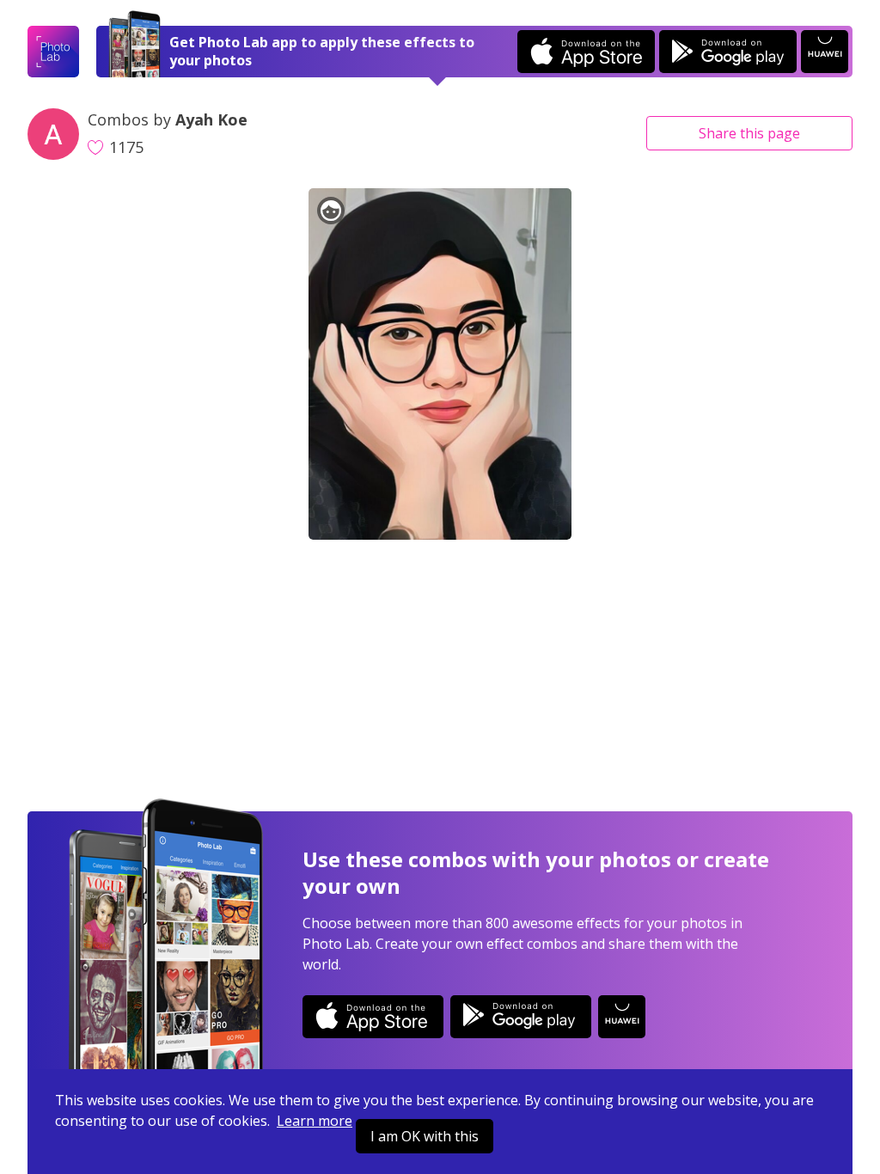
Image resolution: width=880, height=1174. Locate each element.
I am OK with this (424, 1136)
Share (749, 133)
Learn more (314, 1120)
